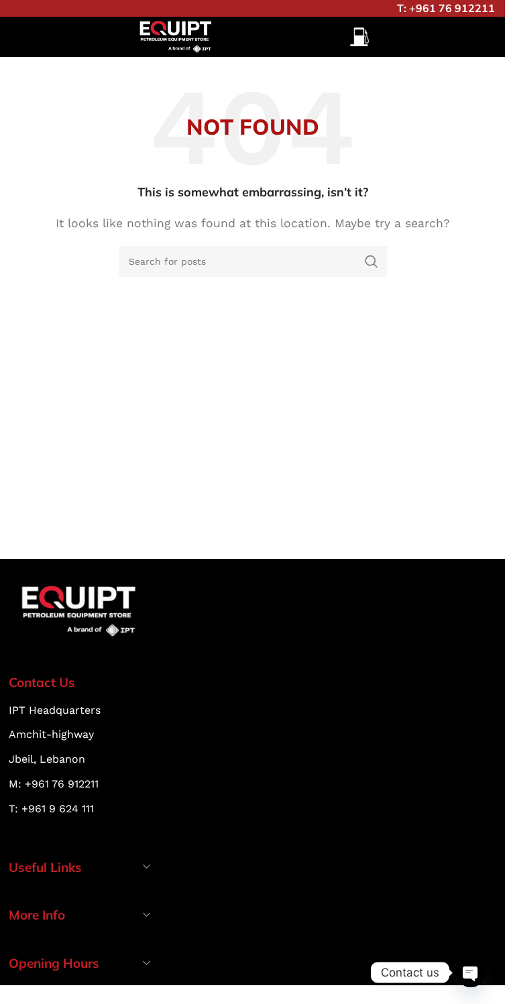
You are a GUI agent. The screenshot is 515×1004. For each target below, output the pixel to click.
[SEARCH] (371, 261)
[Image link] (80, 610)
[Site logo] (176, 35)
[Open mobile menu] (359, 36)
